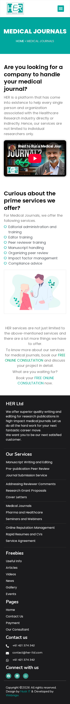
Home (20, 41)
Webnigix (12, 695)
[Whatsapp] (25, 676)
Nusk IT (25, 691)
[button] (61, 8)
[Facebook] (8, 676)
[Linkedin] (17, 676)
